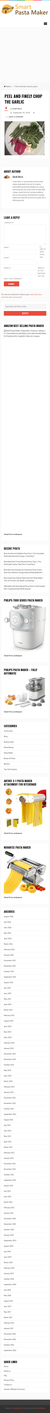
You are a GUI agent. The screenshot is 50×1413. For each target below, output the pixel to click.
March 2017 (8, 1317)
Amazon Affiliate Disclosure (14, 1389)
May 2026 (7, 933)
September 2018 (10, 1284)
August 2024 (8, 1021)
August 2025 (8, 982)
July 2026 (7, 922)
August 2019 (8, 1246)
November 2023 (10, 1059)
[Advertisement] (25, 54)
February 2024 (9, 1043)
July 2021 (7, 1191)
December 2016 (10, 1334)
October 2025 (9, 971)
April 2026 (7, 938)
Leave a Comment (16, 116)
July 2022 (7, 1125)
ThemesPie (17, 1408)
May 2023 (7, 1070)
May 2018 (7, 1295)
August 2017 (8, 1301)
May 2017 (7, 1312)
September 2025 (10, 977)
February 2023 (9, 1087)
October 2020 (9, 1229)
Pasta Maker (8, 753)
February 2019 (9, 1268)
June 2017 (7, 1306)
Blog (5, 736)
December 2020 (10, 1218)
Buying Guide (9, 742)
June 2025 (7, 993)
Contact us (8, 1385)
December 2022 (10, 1098)
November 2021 (10, 1169)
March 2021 (8, 1202)
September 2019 (10, 1240)
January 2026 (9, 955)
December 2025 (10, 960)
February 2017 (9, 1323)
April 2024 (7, 1037)
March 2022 (8, 1147)
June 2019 (7, 1257)
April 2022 (7, 1142)
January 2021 (9, 1213)
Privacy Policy (9, 1380)
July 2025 (7, 988)
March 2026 (8, 944)
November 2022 (10, 1103)
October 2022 (9, 1109)
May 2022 (7, 1136)
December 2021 (10, 1164)
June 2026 (7, 927)
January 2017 (9, 1328)
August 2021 (8, 1186)
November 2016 (10, 1339)
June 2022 (7, 1131)
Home (8, 86)
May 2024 (7, 1032)
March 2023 (8, 1081)
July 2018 (7, 1290)
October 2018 (9, 1279)
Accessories (8, 731)
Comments (9, 223)
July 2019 (7, 1251)
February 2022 (9, 1153)
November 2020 (10, 1224)
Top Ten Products (10, 769)
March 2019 (8, 1262)
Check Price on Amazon (13, 534)
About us (7, 1371)
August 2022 (8, 1120)
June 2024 (7, 1026)
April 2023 (7, 1076)
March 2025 (8, 1010)
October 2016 (9, 1345)
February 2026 (9, 949)
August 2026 (8, 916)
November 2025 (10, 966)
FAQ (5, 1375)
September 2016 (10, 1350)
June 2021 (7, 1196)
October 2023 (9, 1065)
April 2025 (7, 1004)
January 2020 (9, 1235)
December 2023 (10, 1054)
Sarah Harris (17, 108)
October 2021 (9, 1175)
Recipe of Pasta (9, 758)
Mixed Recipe (9, 747)
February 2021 (9, 1207)
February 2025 (9, 1015)
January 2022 (9, 1158)
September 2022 (10, 1114)
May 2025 (7, 999)
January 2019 (9, 1273)
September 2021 (10, 1180)
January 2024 (9, 1048)
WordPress (41, 1408)
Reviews (7, 764)
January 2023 (9, 1092)
